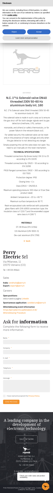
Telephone (8, 368)
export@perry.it (17, 286)
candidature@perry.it (36, 303)
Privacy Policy (33, 396)
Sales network (26, 439)
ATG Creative (30, 490)
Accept (39, 32)
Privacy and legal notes (27, 488)
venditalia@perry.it (17, 283)
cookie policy (12, 15)
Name (6, 338)
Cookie (38, 488)
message (7, 378)
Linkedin (25, 298)
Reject (14, 32)
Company (7, 348)
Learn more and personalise (27, 38)
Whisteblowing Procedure (14, 313)
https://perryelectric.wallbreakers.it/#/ (20, 310)
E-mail (6, 358)
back (28, 241)
